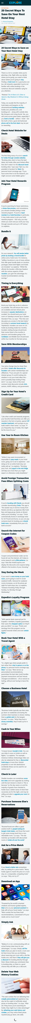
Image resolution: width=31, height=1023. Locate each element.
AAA (25, 384)
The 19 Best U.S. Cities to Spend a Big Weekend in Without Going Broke (14, 97)
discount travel (23, 165)
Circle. (19, 505)
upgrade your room (20, 794)
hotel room (11, 82)
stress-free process (9, 208)
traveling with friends (14, 503)
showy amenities (7, 722)
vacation (4, 274)
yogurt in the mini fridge (20, 468)
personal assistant (20, 908)
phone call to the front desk (10, 123)
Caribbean (4, 337)
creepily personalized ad (9, 999)
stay (22, 80)
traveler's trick (17, 751)
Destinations (5, 8)
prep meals (14, 459)
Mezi (19, 169)
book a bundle (9, 119)
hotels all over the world (16, 840)
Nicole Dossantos (8, 21)
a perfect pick (9, 717)
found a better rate (12, 867)
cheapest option (17, 624)
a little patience (20, 560)
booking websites (18, 107)
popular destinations (17, 312)
